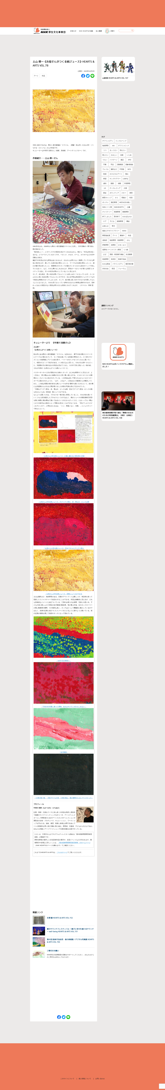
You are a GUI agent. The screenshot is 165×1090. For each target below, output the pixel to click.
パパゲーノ (113, 160)
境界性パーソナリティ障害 (111, 250)
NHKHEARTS (119, 207)
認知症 (105, 240)
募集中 (122, 235)
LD (105, 188)
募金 (104, 193)
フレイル (105, 169)
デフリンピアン (107, 141)
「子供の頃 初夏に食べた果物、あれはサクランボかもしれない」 (63, 706)
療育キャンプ (107, 197)
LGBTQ (125, 179)
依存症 (113, 259)
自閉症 (113, 245)
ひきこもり (122, 245)
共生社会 (105, 268)
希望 (104, 179)
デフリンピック (123, 145)
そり (116, 197)
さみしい (114, 155)
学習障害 (127, 183)
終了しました (107, 216)
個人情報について (85, 1079)
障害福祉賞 (106, 235)
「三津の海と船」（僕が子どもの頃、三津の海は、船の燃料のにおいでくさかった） (63, 798)
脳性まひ (114, 169)
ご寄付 (112, 31)
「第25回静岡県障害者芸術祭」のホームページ (74, 843)
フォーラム (122, 268)
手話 (112, 164)
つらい (105, 160)
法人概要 (99, 31)
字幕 (104, 164)
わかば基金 (106, 264)
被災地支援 (129, 264)
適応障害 (114, 202)
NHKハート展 (107, 207)
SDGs (124, 231)
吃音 (131, 197)
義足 (122, 160)
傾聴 (119, 183)
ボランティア (114, 193)
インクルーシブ (121, 141)
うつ (104, 150)
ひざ (104, 254)
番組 (128, 221)
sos (113, 145)
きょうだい (113, 150)
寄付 (113, 226)
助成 (104, 174)
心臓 (128, 207)
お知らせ (73, 31)
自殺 (121, 155)
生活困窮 (129, 254)
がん (128, 240)
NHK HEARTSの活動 (86, 31)
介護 (125, 188)
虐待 (104, 183)
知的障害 (105, 145)
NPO (129, 169)
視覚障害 (117, 212)
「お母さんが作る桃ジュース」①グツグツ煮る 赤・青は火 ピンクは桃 (63, 502)
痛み (126, 174)
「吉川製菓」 (63, 752)
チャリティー (107, 212)
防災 (113, 268)
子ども (112, 221)
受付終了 (117, 216)
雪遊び (123, 197)
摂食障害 (105, 245)
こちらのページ (62, 852)
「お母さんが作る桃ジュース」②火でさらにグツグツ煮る (63, 548)
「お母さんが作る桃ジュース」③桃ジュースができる (63, 594)
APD (129, 160)
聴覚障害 (125, 212)
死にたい (105, 155)
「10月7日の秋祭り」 (63, 661)
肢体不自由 (122, 259)
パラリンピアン (117, 264)
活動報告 (120, 164)
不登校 (122, 169)
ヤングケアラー (115, 179)
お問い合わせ (100, 1079)
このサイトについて (67, 1079)
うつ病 (125, 250)
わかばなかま (127, 216)
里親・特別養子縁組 (117, 254)
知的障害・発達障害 (117, 240)
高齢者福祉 (129, 164)
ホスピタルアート (116, 174)
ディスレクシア (115, 188)
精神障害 (120, 221)
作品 (43, 76)
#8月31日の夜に (125, 202)
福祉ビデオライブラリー (110, 231)
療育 (131, 193)
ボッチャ (105, 202)
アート (36, 76)
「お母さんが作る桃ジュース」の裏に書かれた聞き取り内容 (63, 456)
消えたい (123, 150)
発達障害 (105, 259)
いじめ (129, 155)
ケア (104, 221)
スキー (123, 193)
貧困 (112, 183)
